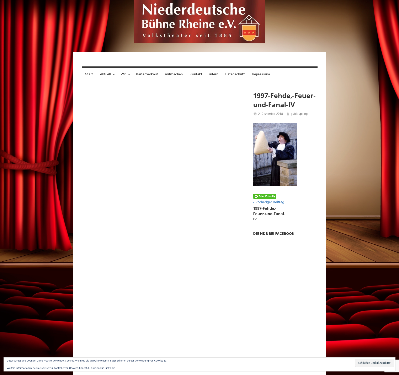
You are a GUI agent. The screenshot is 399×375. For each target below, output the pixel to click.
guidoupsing (299, 114)
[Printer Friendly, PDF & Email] (264, 196)
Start (89, 74)
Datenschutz (235, 74)
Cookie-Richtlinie (105, 368)
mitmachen (174, 74)
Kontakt (196, 74)
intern (213, 74)
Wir (123, 74)
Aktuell (105, 74)
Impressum (261, 74)
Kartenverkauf (147, 74)
